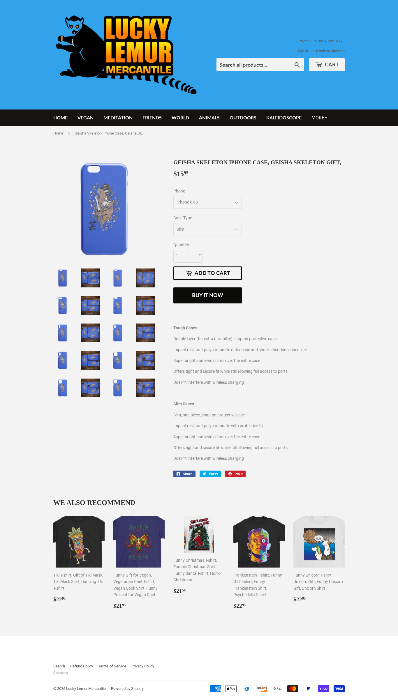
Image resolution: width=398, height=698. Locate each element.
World (180, 117)
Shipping (60, 673)
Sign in (302, 51)
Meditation (118, 117)
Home (60, 117)
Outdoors (243, 117)
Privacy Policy (142, 666)
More (317, 118)
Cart (331, 64)
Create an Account (330, 51)
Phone (179, 191)
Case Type (182, 217)
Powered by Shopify (127, 688)
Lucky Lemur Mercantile (86, 688)
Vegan (86, 117)
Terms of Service (112, 666)
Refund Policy (81, 666)
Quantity (181, 245)
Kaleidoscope (284, 117)
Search (59, 666)
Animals (209, 117)
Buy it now (207, 295)
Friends (152, 117)
